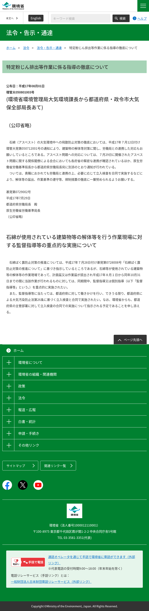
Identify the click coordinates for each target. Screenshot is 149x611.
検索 (123, 18)
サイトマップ (15, 465)
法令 (26, 47)
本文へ (10, 18)
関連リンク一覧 (55, 465)
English (36, 18)
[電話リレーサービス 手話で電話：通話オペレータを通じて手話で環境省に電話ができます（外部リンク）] (28, 562)
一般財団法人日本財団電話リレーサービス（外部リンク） (51, 581)
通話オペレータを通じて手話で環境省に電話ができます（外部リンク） (91, 559)
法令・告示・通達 (49, 47)
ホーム (11, 47)
